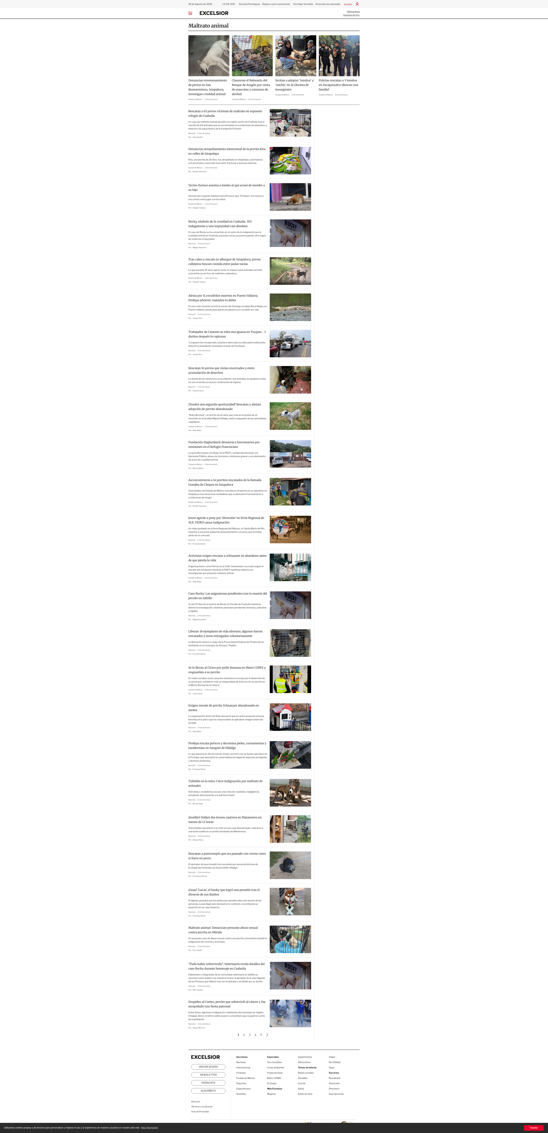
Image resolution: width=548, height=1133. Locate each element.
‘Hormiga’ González (302, 4)
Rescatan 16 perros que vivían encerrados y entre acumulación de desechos (221, 370)
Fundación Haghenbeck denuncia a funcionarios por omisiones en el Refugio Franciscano (224, 445)
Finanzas (241, 1072)
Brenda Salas (198, 804)
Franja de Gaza (275, 1072)
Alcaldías (303, 1078)
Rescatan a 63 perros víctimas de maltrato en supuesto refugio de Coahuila (225, 113)
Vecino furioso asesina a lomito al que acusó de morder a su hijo (226, 188)
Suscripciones (336, 1094)
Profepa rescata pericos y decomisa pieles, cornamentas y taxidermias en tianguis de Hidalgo (227, 746)
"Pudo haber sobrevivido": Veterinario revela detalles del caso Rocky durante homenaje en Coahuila (226, 966)
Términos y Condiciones (201, 1106)
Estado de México (195, 99)
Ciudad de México (239, 99)
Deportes (241, 1083)
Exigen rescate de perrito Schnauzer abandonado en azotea (223, 708)
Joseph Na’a (197, 318)
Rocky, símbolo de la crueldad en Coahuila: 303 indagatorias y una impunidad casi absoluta (220, 224)
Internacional (243, 1067)
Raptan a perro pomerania (276, 4)
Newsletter (208, 1074)
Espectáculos (243, 1088)
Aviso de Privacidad (200, 1111)
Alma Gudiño (198, 137)
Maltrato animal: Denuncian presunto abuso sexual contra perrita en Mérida (223, 930)
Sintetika (241, 1094)
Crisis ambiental (275, 1067)
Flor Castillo (197, 950)
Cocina (301, 1083)
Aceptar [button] (534, 1128)
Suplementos (305, 1057)
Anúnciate (348, 4)
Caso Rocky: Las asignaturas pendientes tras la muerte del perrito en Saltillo (227, 596)
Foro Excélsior (274, 1062)
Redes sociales (306, 1072)
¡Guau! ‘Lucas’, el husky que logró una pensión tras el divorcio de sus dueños (224, 892)
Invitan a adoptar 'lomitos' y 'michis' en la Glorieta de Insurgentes (294, 85)
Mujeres (271, 1094)
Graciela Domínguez (249, 4)
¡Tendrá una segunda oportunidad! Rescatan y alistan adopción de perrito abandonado (224, 407)
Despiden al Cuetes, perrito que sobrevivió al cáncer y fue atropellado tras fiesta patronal (227, 1004)
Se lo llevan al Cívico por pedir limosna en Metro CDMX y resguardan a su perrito (227, 670)
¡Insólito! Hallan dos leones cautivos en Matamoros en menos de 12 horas (224, 820)
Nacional (192, 133)
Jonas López (197, 693)
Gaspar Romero (199, 1028)
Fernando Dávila (199, 544)
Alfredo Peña (198, 840)
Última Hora (353, 11)
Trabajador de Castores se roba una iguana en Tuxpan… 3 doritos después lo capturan (227, 334)
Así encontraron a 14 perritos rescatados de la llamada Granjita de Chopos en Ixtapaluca (224, 482)
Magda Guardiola (199, 247)
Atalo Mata (197, 430)
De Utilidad (334, 1062)
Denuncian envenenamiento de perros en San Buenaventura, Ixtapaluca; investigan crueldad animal (207, 87)
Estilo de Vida (305, 1094)
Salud (301, 1088)
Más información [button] (149, 1128)
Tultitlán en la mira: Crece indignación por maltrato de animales (225, 783)
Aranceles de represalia (327, 4)
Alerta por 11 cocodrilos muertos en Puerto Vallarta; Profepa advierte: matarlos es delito (223, 298)
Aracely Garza (198, 391)
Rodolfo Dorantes (200, 171)
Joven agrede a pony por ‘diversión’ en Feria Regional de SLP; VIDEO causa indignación (226, 520)
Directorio (195, 1101)
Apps (331, 1067)
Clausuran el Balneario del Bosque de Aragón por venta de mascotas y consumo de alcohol (251, 87)
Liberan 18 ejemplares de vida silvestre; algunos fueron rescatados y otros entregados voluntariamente (225, 634)
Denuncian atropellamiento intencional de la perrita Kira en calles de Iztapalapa (226, 151)
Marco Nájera (198, 468)
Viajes (332, 1057)
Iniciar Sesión (208, 1066)
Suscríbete (208, 1090)
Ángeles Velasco (199, 208)
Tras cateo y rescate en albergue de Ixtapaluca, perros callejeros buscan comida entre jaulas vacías (224, 262)
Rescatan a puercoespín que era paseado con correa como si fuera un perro (227, 856)
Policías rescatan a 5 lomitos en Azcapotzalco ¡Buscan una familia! (338, 85)
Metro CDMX (274, 1078)
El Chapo (272, 1083)
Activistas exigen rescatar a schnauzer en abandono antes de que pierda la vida (227, 558)
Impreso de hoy (351, 15)
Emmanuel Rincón (200, 876)
